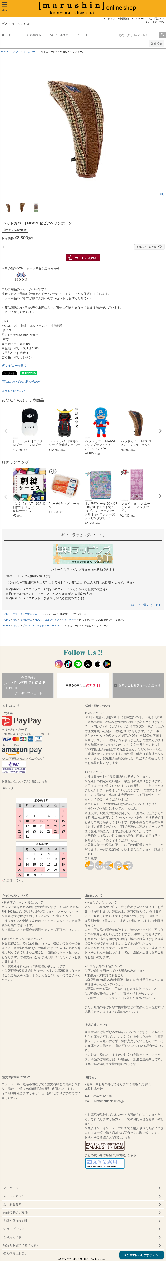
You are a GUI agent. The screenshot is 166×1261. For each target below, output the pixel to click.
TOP (8, 35)
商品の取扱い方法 (15, 1212)
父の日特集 (26, 619)
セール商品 (61, 35)
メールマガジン (155, 22)
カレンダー (9, 788)
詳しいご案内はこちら (146, 605)
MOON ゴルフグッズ (47, 619)
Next (160, 431)
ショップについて (15, 1228)
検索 (162, 35)
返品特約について (14, 391)
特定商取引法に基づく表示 (21, 1245)
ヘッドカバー (28, 51)
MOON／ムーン (33, 614)
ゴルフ (14, 51)
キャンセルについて (15, 895)
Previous (6, 431)
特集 (15, 619)
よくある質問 (12, 1204)
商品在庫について (96, 1025)
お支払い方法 (10, 705)
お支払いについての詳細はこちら (24, 781)
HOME (4, 51)
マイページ (139, 18)
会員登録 (124, 18)
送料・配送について (98, 705)
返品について (93, 895)
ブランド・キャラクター (35, 625)
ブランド (17, 614)
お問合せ (91, 1077)
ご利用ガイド (157, 18)
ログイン (110, 18)
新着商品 (35, 35)
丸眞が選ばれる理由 (17, 1220)
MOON (55, 625)
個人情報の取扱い (15, 1253)
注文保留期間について (16, 1077)
